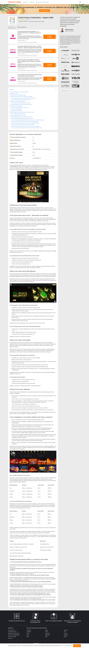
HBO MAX (66, 634)
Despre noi (10, 638)
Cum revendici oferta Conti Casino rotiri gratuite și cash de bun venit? (23, 98)
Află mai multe (44, 10)
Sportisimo (29, 630)
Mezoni (65, 636)
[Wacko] (65, 82)
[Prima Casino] (65, 78)
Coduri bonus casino (65, 90)
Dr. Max (65, 633)
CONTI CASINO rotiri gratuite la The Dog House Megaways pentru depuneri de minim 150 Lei (29, 61)
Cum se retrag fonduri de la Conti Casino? (18, 115)
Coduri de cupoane (21, 27)
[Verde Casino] (75, 82)
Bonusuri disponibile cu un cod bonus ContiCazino (20, 91)
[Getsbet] (75, 58)
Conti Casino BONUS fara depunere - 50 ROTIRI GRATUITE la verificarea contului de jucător (29, 33)
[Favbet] (65, 50)
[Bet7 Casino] (75, 86)
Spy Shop (66, 630)
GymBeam (29, 631)
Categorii (32, 2)
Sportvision (47, 633)
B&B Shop (47, 634)
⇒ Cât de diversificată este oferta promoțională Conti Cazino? (22, 118)
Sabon (46, 630)
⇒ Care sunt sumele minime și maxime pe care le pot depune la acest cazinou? (25, 126)
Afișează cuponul (49, 37)
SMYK (46, 631)
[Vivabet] (75, 70)
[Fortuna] (65, 62)
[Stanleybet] (75, 62)
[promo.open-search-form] (80, 2)
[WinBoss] (65, 58)
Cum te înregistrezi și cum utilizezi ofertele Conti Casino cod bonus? (23, 112)
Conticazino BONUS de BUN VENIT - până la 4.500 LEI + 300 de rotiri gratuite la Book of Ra (30, 47)
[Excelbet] (75, 50)
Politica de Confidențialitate (13, 634)
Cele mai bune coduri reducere (42, 2)
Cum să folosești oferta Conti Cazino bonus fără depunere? (21, 104)
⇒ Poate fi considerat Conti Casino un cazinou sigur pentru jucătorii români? (24, 121)
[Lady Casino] (75, 74)
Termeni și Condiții (12, 636)
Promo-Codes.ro (11, 630)
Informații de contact (12, 631)
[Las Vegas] (65, 70)
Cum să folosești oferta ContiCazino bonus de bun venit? (21, 99)
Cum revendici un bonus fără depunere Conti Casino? (20, 102)
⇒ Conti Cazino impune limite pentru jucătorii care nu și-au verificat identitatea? (25, 123)
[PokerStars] (75, 54)
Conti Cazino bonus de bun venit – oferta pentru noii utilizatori (21, 96)
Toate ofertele (11, 27)
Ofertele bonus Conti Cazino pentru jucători (18, 95)
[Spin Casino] (65, 86)
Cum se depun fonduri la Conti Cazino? (18, 113)
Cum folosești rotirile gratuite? (16, 109)
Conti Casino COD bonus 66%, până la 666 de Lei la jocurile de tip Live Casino (30, 75)
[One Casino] (65, 74)
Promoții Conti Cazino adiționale (16, 110)
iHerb (28, 636)
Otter (46, 636)
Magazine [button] (25, 2)
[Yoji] (75, 78)
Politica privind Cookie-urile (13, 633)
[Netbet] (75, 66)
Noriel (28, 633)
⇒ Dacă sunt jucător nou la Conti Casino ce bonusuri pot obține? (22, 124)
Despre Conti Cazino (14, 93)
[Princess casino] (65, 66)
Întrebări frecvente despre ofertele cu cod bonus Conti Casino (21, 116)
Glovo (28, 634)
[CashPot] (65, 54)
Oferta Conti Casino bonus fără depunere (18, 101)
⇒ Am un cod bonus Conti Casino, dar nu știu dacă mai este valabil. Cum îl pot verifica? (26, 127)
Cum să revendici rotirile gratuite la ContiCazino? (20, 107)
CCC (65, 631)
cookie (62, 645)
